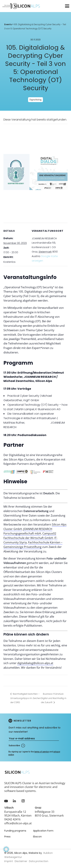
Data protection (38, 861)
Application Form (43, 830)
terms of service (41, 752)
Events (8, 24)
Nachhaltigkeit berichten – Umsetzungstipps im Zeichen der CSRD (25, 698)
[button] (6, 854)
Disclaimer (21, 861)
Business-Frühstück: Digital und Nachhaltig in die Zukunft (53, 698)
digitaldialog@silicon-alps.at (35, 663)
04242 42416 (12, 819)
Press (7, 836)
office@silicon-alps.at (18, 823)
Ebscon (37, 836)
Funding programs (15, 830)
